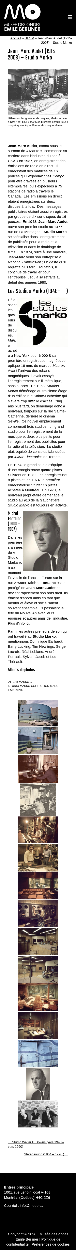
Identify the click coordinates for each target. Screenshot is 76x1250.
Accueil (15, 38)
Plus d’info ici (18, 623)
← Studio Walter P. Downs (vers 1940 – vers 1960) (36, 1144)
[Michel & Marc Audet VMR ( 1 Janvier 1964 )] (38, 1114)
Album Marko (18, 681)
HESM (29, 38)
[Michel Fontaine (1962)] (38, 1084)
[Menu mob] (70, 17)
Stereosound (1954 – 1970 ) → (46, 1154)
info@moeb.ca (31, 1206)
